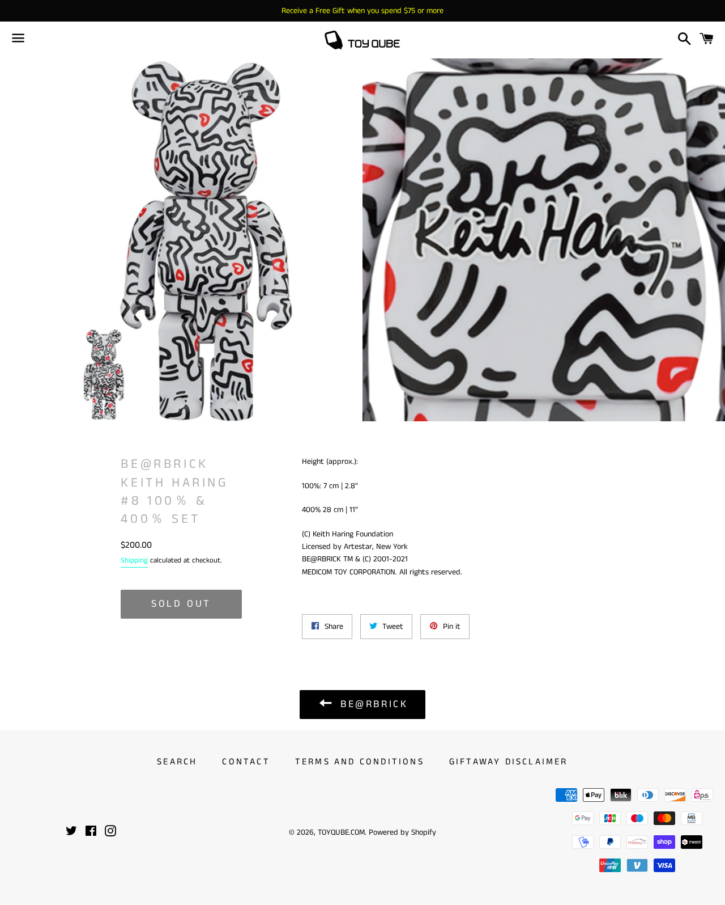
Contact (246, 761)
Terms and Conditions (359, 761)
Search (177, 761)
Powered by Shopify (402, 832)
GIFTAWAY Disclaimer (508, 761)
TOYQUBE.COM (341, 832)
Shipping (134, 560)
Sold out (181, 604)
